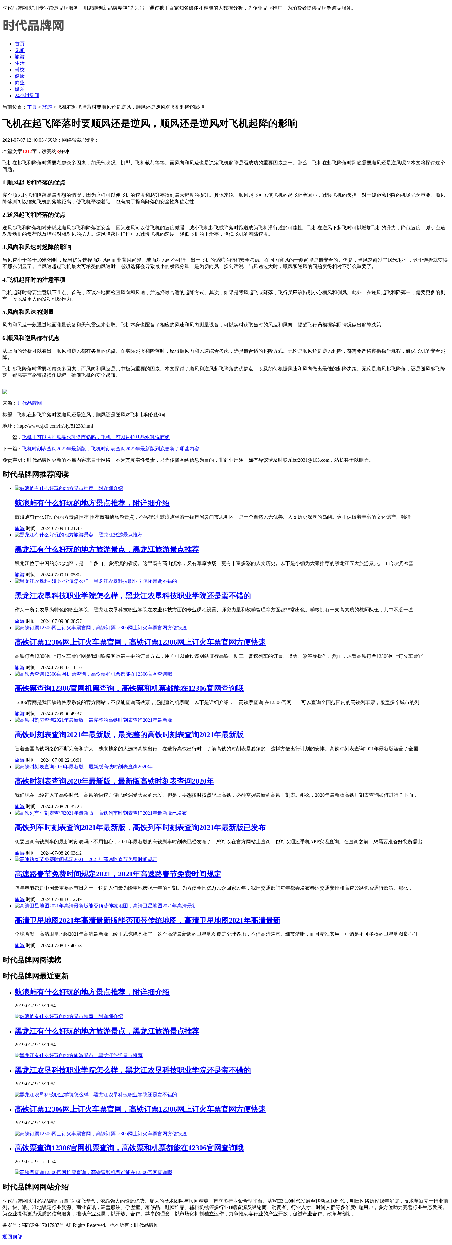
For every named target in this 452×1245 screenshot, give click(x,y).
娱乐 (20, 89)
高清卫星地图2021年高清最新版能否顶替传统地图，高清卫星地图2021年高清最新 (147, 920)
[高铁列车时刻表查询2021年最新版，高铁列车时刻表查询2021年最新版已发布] (101, 813)
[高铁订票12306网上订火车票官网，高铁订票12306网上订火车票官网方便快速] (101, 627)
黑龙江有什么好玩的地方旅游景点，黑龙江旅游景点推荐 (107, 549)
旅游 (20, 56)
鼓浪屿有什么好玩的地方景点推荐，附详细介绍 (92, 503)
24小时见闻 (27, 95)
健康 (20, 76)
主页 (32, 106)
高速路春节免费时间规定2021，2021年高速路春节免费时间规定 (118, 874)
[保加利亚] (33, 33)
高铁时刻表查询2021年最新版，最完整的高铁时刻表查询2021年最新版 (129, 735)
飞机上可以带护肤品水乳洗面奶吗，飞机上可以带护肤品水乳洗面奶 (96, 437)
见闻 (20, 50)
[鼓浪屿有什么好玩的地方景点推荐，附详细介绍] (69, 488)
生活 (20, 63)
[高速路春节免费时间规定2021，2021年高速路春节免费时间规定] (86, 859)
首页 (20, 43)
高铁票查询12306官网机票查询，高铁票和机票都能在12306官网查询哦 (129, 688)
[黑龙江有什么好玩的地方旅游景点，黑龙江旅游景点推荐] (79, 534)
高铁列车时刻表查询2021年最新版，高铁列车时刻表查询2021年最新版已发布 (140, 828)
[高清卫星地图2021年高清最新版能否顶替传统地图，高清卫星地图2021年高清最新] (106, 905)
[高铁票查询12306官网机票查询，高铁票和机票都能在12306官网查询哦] (93, 674)
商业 (20, 82)
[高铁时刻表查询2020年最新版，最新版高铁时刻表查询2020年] (84, 766)
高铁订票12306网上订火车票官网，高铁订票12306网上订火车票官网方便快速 (140, 642)
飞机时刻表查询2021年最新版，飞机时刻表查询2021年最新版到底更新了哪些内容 (110, 448)
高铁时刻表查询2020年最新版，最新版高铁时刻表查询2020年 (114, 781)
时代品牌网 (29, 403)
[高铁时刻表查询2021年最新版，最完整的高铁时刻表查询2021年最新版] (93, 720)
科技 (20, 69)
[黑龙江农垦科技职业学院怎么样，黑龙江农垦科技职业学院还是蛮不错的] (96, 581)
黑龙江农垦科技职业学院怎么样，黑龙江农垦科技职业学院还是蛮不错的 (133, 596)
